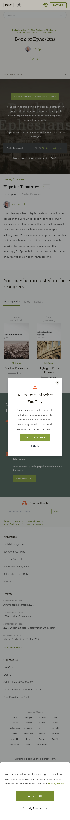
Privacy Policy (56, 783)
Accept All (35, 796)
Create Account (35, 437)
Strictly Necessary (35, 808)
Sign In (35, 445)
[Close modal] (57, 383)
